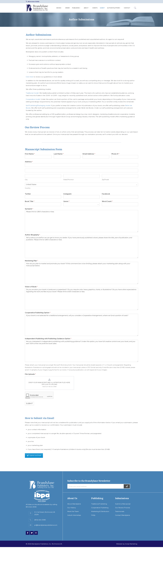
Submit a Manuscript (123, 504)
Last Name (59, 154)
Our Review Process (122, 508)
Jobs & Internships (74, 515)
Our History (71, 508)
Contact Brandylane (122, 515)
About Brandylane (74, 504)
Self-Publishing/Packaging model (38, 105)
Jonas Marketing (131, 544)
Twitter (28, 194)
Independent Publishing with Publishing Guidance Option (48, 338)
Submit (29, 403)
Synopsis (29, 209)
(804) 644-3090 (40, 520)
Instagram (67, 194)
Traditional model (32, 93)
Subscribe (127, 486)
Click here (29, 77)
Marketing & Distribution (100, 511)
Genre (66, 201)
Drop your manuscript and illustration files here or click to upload (49, 383)
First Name (30, 154)
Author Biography (32, 235)
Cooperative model (33, 99)
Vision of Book (31, 287)
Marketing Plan (31, 261)
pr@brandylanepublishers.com (45, 525)
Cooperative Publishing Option (37, 313)
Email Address (89, 154)
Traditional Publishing (99, 504)
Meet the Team (73, 511)
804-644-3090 (33, 1)
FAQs (93, 515)
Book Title (29, 201)
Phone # (115, 154)
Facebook (106, 194)
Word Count (107, 201)
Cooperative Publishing (99, 508)
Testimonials (119, 511)
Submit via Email (35, 455)
